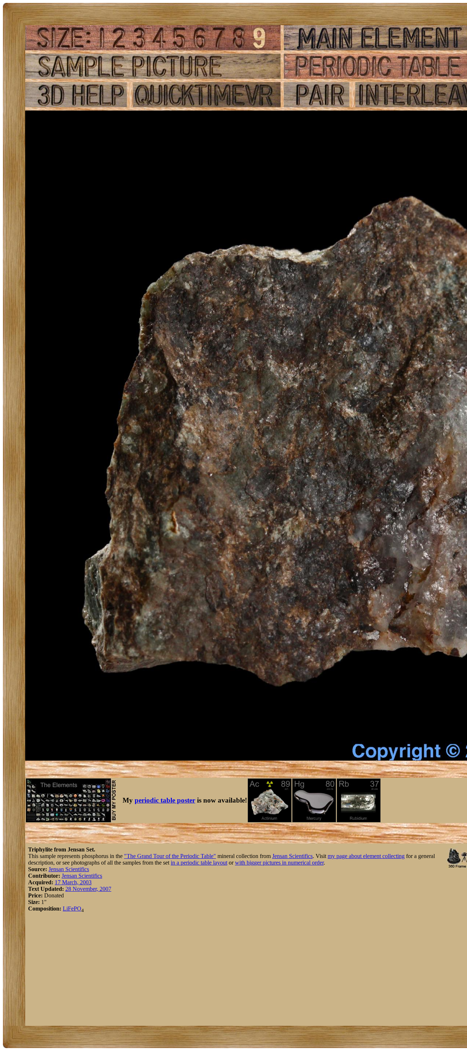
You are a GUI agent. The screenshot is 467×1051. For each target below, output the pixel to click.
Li (65, 908)
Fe (71, 908)
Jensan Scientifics (292, 856)
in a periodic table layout (199, 862)
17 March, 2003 (73, 882)
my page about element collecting (366, 856)
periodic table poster (165, 800)
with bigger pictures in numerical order (279, 862)
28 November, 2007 (88, 889)
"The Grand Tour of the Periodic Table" (170, 856)
